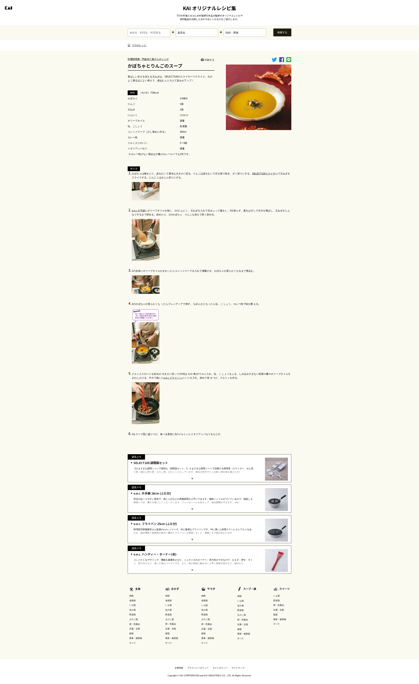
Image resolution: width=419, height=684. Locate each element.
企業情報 (179, 668)
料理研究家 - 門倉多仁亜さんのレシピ (148, 59)
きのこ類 (133, 619)
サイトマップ (238, 668)
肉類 (131, 596)
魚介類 (132, 610)
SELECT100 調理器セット (151, 463)
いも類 (132, 605)
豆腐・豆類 (134, 628)
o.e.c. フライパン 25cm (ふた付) (155, 524)
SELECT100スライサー (265, 173)
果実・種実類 (135, 638)
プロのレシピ (139, 45)
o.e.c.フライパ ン (173, 377)
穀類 (131, 633)
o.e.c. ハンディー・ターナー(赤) (155, 554)
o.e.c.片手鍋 (138, 210)
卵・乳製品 (134, 624)
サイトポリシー (220, 668)
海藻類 (132, 600)
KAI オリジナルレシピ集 (209, 8)
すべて (132, 643)
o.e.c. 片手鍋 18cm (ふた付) (152, 493)
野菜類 (132, 614)
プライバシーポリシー (198, 668)
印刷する (209, 59)
